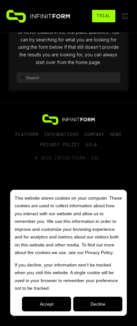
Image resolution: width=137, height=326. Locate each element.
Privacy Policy (60, 144)
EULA (91, 144)
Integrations (61, 134)
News (116, 134)
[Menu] (125, 16)
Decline (97, 304)
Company (94, 134)
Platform (26, 134)
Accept (47, 304)
